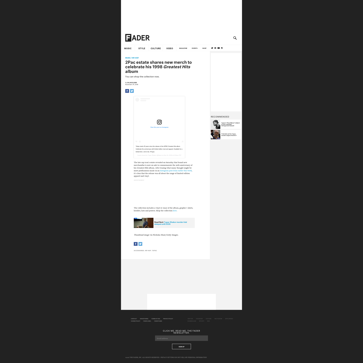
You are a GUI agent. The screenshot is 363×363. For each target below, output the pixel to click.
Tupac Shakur (152, 155)
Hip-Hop (135, 57)
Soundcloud (191, 321)
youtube (219, 48)
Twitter (212, 48)
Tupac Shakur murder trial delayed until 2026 (170, 222)
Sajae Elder (132, 82)
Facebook (199, 318)
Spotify (201, 321)
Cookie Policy (135, 321)
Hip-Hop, (148, 250)
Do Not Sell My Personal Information (191, 357)
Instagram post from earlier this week (176, 171)
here (175, 211)
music (128, 57)
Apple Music (229, 318)
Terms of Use (155, 318)
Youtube (208, 318)
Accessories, (139, 250)
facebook (215, 48)
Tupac (154, 250)
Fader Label (147, 321)
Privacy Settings (168, 357)
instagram (222, 48)
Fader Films (158, 321)
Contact (134, 318)
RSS (208, 321)
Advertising (144, 318)
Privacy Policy (168, 318)
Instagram (218, 318)
